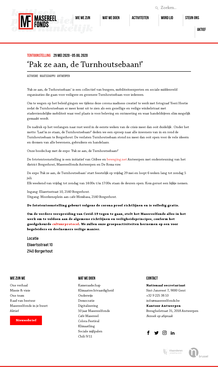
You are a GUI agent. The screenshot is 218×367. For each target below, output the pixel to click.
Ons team (17, 295)
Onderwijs (85, 295)
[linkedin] (172, 333)
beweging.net (117, 159)
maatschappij (47, 76)
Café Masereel (88, 316)
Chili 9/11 (85, 336)
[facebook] (149, 333)
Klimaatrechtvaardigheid (96, 290)
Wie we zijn (82, 17)
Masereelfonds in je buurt (29, 306)
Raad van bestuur (22, 301)
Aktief (201, 29)
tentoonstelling (39, 55)
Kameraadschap (89, 285)
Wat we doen (111, 17)
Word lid (167, 17)
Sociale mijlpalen (90, 331)
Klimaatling (86, 326)
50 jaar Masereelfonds (94, 311)
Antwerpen (63, 76)
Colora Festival (88, 321)
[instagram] (164, 333)
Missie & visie (20, 290)
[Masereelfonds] (38, 19)
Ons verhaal (19, 285)
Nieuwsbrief (26, 320)
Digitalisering (88, 306)
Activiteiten (140, 17)
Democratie (86, 301)
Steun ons (192, 17)
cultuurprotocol (65, 224)
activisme (32, 76)
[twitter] (156, 333)
